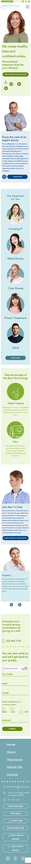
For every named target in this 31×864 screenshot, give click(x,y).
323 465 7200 (24, 787)
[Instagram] (23, 1)
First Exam (16, 813)
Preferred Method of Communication (11, 703)
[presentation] (3, 599)
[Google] (29, 1)
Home (11, 744)
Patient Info (15, 767)
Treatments (14, 759)
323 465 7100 (10, 787)
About (11, 752)
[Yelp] (26, 1)
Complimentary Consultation (15, 74)
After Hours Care (15, 828)
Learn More (17, 177)
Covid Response (15, 806)
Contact (12, 774)
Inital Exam (7, 1)
